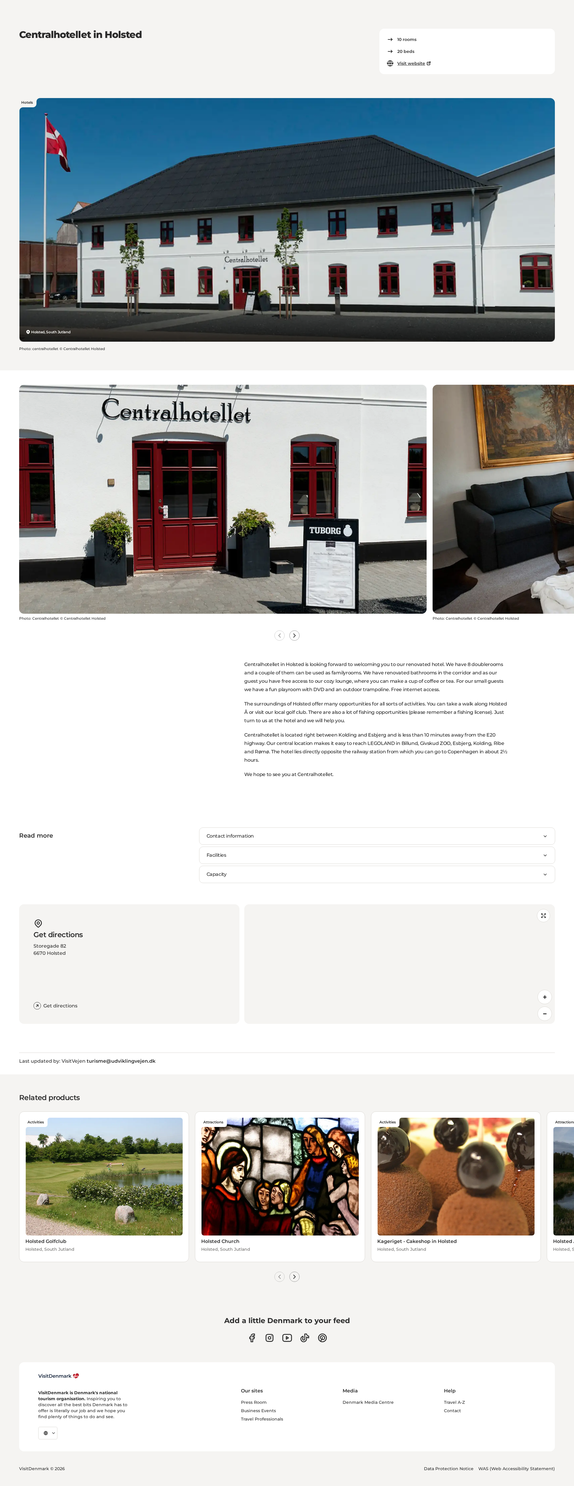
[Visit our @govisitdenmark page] (305, 1338)
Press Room (254, 1402)
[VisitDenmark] (58, 1376)
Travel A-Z (454, 1402)
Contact (452, 1410)
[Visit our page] (269, 1338)
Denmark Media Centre (368, 1402)
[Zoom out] (545, 1014)
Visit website (411, 63)
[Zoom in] (545, 997)
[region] (399, 964)
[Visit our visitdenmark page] (287, 1338)
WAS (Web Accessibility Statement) (516, 1468)
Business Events (258, 1410)
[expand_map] (543, 915)
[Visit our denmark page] (252, 1338)
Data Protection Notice (449, 1468)
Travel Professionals (262, 1419)
